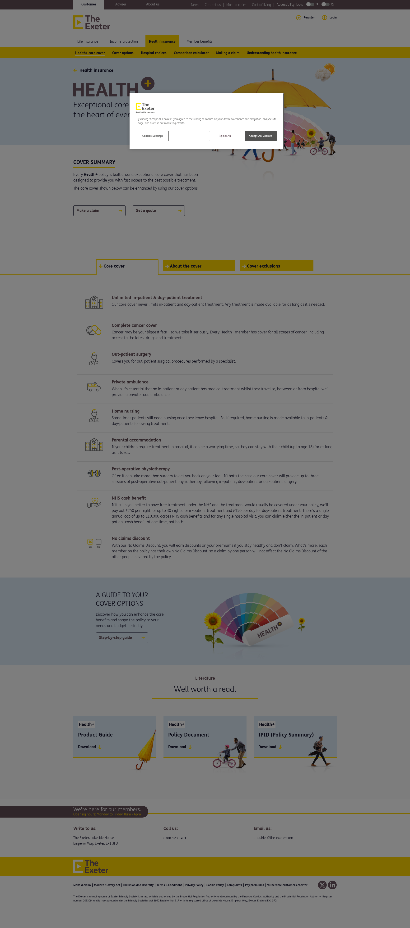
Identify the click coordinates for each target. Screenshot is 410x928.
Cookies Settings (152, 135)
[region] (207, 121)
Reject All (225, 135)
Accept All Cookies (260, 135)
